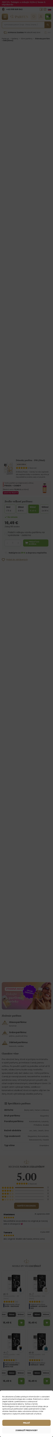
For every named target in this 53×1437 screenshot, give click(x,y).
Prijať (26, 1423)
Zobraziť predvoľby (26, 1430)
